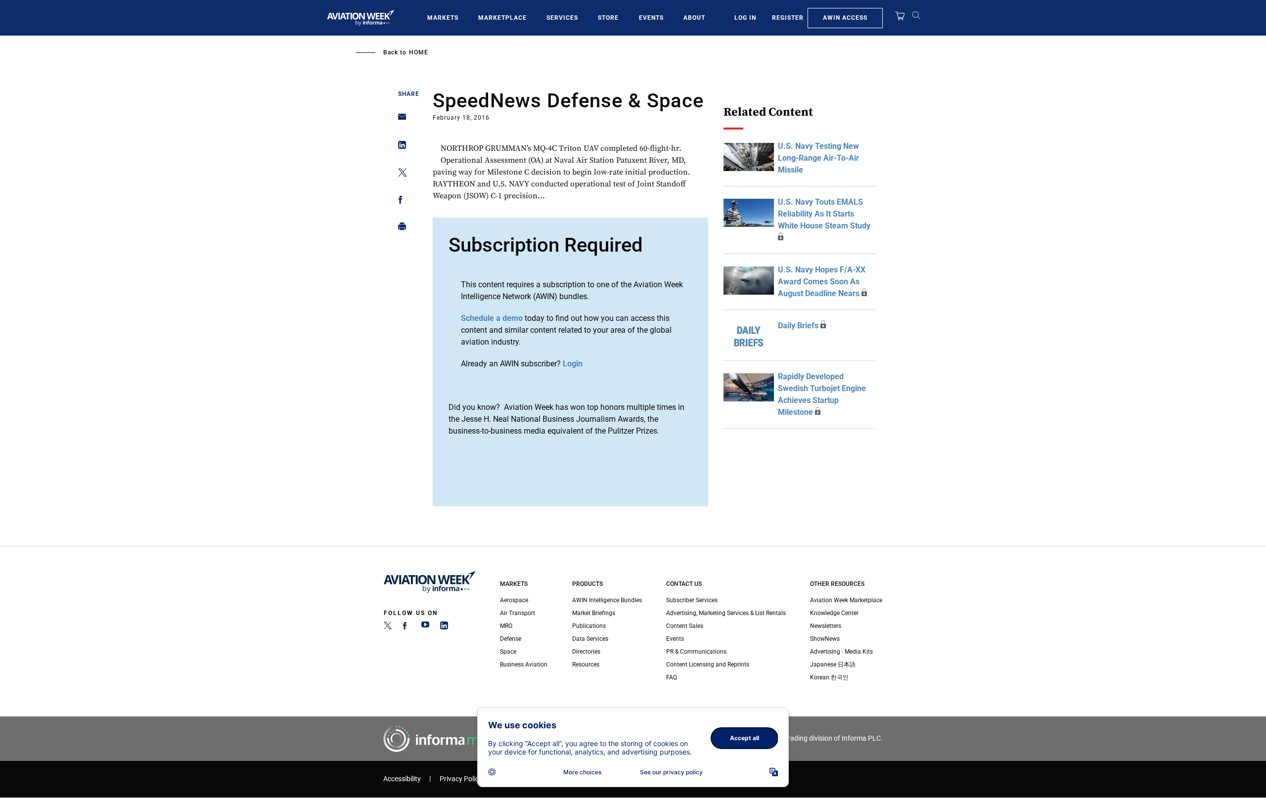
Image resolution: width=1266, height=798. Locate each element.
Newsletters (825, 625)
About (694, 17)
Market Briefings (593, 613)
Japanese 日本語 (833, 664)
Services (562, 17)
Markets (442, 17)
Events (651, 17)
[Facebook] (406, 627)
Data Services (590, 638)
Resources (585, 664)
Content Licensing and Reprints (707, 664)
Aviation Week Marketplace (846, 600)
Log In (745, 17)
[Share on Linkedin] (399, 147)
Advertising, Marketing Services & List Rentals (726, 613)
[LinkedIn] (444, 627)
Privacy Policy (461, 779)
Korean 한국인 (829, 677)
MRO (506, 625)
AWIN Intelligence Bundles (607, 600)
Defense (510, 638)
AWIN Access (845, 17)
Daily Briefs (798, 325)
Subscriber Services (692, 600)
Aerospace (514, 600)
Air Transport (517, 613)
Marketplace (502, 17)
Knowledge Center (834, 613)
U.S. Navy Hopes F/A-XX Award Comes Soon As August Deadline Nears (821, 281)
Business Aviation (523, 664)
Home (418, 52)
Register (788, 17)
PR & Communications (696, 651)
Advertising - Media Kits (841, 651)
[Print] (399, 228)
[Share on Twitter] (399, 174)
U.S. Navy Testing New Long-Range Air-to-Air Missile (818, 158)
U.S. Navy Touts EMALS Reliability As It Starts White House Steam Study (824, 213)
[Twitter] (388, 627)
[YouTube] (425, 627)
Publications (589, 625)
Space (508, 651)
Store (608, 17)
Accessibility (402, 779)
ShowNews (825, 638)
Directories (586, 651)
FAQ (671, 677)
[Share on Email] (399, 120)
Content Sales (684, 625)
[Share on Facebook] (399, 201)
